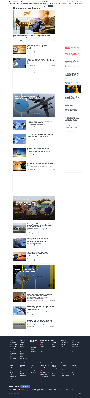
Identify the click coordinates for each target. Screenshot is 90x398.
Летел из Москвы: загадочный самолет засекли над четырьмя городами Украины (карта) (27, 269)
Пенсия (63, 362)
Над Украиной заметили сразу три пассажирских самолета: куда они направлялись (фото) (37, 254)
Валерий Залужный (45, 372)
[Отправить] (22, 1)
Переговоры (22, 369)
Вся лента (67, 50)
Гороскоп (11, 365)
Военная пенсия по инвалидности (66, 371)
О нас (10, 389)
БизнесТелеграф (51, 3)
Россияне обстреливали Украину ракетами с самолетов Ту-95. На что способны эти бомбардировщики (41, 308)
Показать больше (32, 332)
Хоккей (42, 348)
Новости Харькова (13, 344)
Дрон (53, 348)
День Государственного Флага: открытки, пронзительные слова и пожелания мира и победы (72, 126)
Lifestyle (11, 362)
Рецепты (74, 362)
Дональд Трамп (44, 367)
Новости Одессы (13, 348)
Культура (11, 372)
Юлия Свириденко (44, 381)
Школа (21, 351)
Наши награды (66, 389)
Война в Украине (24, 362)
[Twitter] (74, 1)
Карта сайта (19, 390)
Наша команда (12, 390)
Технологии (54, 342)
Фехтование (43, 351)
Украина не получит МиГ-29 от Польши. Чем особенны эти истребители (40, 121)
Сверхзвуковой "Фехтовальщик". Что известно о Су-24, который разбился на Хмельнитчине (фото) (39, 225)
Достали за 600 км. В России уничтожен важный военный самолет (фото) (26, 98)
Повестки (32, 365)
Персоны (42, 362)
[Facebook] (68, 1)
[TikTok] (77, 1)
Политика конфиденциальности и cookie (21, 389)
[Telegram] (71, 1)
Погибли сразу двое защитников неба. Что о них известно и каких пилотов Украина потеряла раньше (25, 201)
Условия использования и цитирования (49, 389)
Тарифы (32, 349)
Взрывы (21, 368)
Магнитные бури (13, 376)
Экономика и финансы (33, 341)
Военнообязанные (34, 370)
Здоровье (63, 340)
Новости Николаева (14, 360)
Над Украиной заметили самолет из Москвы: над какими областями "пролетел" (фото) (40, 163)
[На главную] (45, 1)
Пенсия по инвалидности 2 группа (65, 368)
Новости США (75, 344)
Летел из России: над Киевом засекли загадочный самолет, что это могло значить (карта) (41, 60)
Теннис (42, 346)
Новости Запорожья (14, 351)
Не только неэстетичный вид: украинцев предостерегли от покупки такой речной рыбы (72, 74)
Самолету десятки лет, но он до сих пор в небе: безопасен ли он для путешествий (31, 36)
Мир (73, 340)
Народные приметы (55, 368)
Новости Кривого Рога (13, 354)
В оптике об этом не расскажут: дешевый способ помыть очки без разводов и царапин (72, 104)
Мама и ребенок (65, 342)
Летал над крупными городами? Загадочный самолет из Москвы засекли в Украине (40, 47)
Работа (21, 344)
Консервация (75, 367)
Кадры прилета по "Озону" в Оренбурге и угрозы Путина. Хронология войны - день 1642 (72, 54)
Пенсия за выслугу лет (65, 376)
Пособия (22, 356)
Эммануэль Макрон (45, 370)
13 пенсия (64, 365)
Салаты (73, 372)
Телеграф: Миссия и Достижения (29, 390)
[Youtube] (73, 1)
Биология (53, 346)
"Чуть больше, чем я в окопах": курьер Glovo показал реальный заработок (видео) (72, 67)
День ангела (54, 373)
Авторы (76, 3)
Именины (53, 375)
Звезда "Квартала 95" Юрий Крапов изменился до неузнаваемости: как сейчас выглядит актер (73, 97)
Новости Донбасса (13, 356)
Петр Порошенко (44, 376)
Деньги (32, 343)
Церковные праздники (54, 366)
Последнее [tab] (68, 47)
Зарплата (22, 342)
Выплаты (22, 346)
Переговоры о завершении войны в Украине (19, 3)
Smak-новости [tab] (73, 47)
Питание (63, 344)
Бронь (32, 367)
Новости (11, 340)
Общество (22, 340)
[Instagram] (76, 1)
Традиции (53, 369)
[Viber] (69, 1)
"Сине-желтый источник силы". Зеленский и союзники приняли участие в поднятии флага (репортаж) (72, 81)
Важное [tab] (78, 47)
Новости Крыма (13, 358)
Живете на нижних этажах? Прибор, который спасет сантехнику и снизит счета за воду (72, 111)
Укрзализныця (33, 353)
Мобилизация (33, 362)
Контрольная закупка (34, 3)
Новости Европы (75, 342)
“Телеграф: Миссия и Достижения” (64, 3)
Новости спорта (44, 340)
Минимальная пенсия (66, 373)
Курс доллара (33, 351)
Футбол (42, 342)
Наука (52, 340)
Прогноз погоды (23, 358)
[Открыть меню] (10, 1)
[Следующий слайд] (81, 4)
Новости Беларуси (76, 351)
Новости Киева (13, 342)
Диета (63, 346)
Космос (53, 344)
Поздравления (13, 378)
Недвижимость (34, 347)
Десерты (74, 370)
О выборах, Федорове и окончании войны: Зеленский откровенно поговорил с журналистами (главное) (72, 119)
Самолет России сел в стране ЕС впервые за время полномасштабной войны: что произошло (40, 321)
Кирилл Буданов (44, 374)
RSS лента (39, 390)
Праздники (53, 362)
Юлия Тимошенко (44, 378)
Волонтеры (22, 373)
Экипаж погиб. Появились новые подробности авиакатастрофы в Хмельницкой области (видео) (37, 240)
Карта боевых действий (23, 366)
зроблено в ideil (78, 393)
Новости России (75, 346)
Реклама (60, 389)
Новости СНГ (75, 348)
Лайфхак (11, 374)
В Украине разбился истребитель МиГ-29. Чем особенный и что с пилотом (40, 135)
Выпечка (74, 365)
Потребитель (12, 367)
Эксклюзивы (43, 3)
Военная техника (23, 375)
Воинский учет (33, 372)
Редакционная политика (35, 389)
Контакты (72, 389)
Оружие (21, 371)
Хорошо (50, 6)
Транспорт (33, 345)
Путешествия (12, 370)
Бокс (42, 344)
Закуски (73, 374)
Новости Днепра (13, 346)
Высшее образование (22, 354)
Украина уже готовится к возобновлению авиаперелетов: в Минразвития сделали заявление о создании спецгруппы (40, 294)
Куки (44, 6)
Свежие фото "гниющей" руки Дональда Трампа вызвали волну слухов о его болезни (72, 61)
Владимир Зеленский (45, 365)
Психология (64, 348)
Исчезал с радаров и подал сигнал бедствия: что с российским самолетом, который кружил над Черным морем (39, 150)
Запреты (53, 371)
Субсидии (22, 348)
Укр (80, 1)
